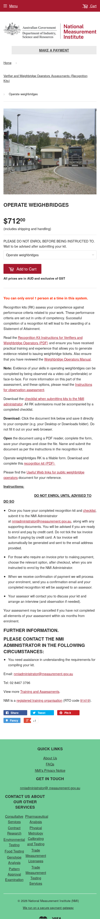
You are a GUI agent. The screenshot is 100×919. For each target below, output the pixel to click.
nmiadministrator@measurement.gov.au (41, 521)
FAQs (50, 763)
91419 (85, 700)
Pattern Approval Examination (14, 874)
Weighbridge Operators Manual (67, 359)
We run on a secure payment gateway (48, 907)
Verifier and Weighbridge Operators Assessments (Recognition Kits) (45, 78)
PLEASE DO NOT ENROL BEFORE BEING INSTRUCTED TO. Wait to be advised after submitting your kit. (49, 244)
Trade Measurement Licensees (36, 855)
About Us (50, 757)
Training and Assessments (39, 691)
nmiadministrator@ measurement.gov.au (50, 787)
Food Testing (14, 851)
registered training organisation (39, 700)
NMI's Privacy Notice (50, 770)
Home (7, 62)
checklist (89, 510)
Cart (93, 5)
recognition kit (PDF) (39, 463)
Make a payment (54, 50)
